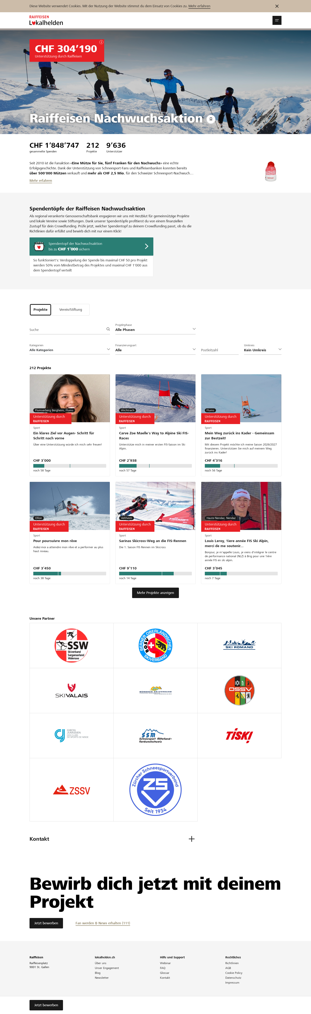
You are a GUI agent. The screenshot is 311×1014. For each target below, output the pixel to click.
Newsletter (102, 977)
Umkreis (249, 345)
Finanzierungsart (125, 345)
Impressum (232, 982)
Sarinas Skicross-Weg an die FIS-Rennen (152, 541)
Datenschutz (233, 977)
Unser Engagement (107, 968)
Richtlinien (232, 963)
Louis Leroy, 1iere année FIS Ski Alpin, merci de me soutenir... (237, 543)
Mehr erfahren (199, 6)
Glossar (164, 973)
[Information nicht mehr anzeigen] (276, 6)
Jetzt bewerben (46, 923)
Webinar (165, 963)
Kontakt (165, 977)
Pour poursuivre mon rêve (55, 541)
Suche (34, 330)
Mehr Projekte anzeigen (155, 593)
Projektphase (123, 325)
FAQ (162, 968)
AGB (228, 968)
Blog (97, 973)
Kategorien (36, 345)
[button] (276, 20)
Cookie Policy (233, 973)
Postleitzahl (209, 350)
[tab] (40, 310)
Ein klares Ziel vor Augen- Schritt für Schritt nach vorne (63, 435)
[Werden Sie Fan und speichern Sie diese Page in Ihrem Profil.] (210, 119)
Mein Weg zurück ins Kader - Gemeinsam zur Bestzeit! (239, 435)
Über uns (100, 963)
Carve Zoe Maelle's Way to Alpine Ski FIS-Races (154, 435)
